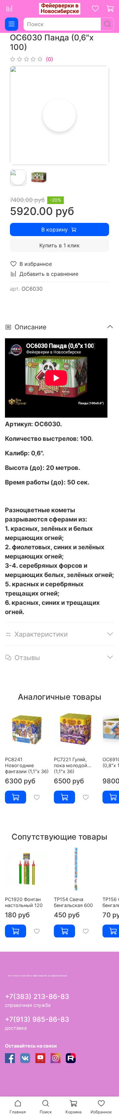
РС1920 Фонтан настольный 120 (24, 902)
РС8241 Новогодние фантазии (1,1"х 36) (27, 765)
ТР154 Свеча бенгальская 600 (73, 902)
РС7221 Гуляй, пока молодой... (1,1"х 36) (72, 765)
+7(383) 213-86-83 (37, 996)
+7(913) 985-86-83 (37, 1019)
